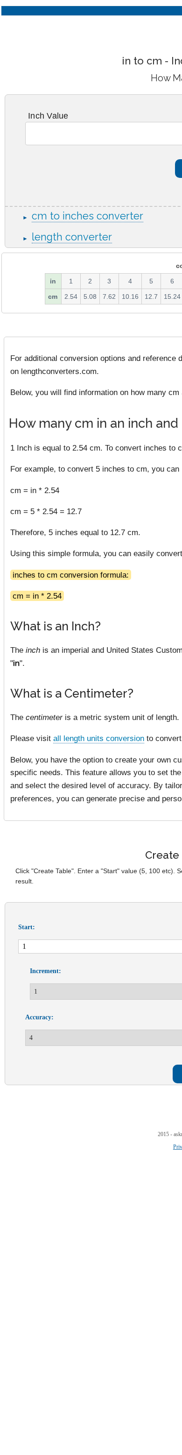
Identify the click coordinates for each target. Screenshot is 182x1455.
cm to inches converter (87, 216)
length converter (72, 237)
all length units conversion (98, 738)
